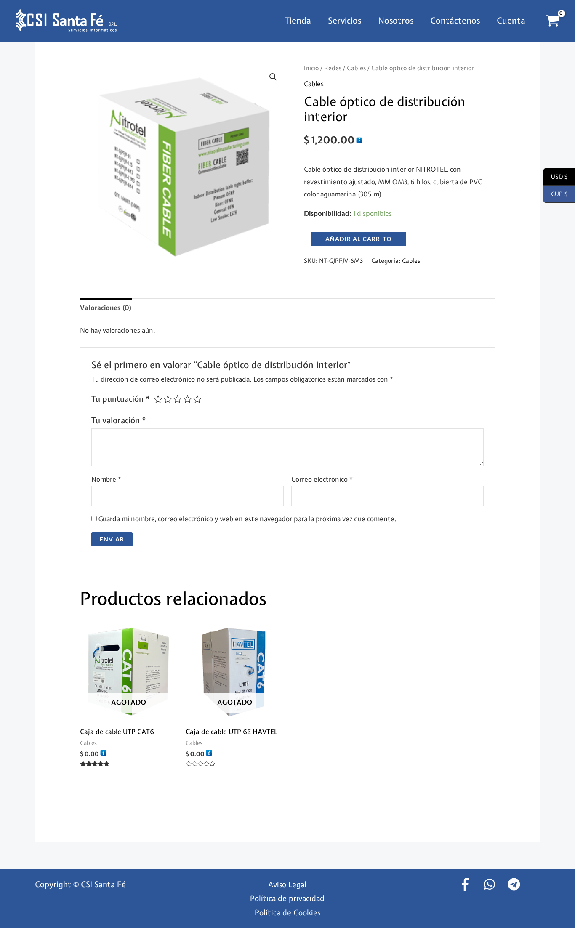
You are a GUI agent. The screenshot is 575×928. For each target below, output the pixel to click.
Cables (356, 68)
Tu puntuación (120, 398)
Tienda (298, 20)
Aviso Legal (287, 884)
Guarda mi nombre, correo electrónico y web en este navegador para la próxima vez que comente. (247, 518)
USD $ (555, 177)
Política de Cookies (287, 912)
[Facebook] (465, 884)
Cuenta (511, 20)
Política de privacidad (287, 898)
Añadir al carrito (358, 238)
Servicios (344, 20)
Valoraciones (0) (106, 307)
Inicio (311, 68)
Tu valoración (118, 420)
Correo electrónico (322, 479)
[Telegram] (514, 884)
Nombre (106, 479)
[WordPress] (489, 884)
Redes (332, 68)
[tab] (106, 308)
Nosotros (395, 20)
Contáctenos (455, 20)
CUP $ (555, 194)
